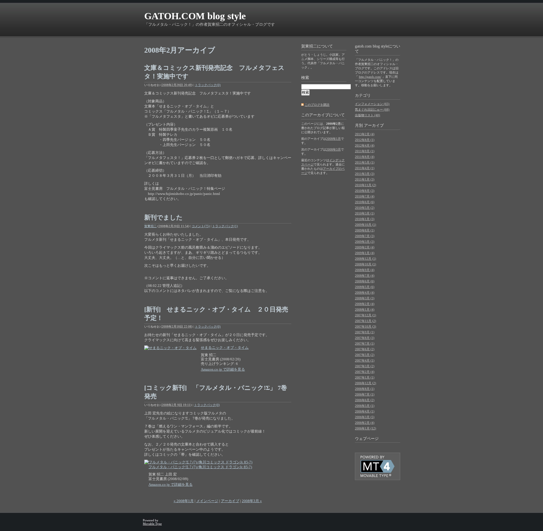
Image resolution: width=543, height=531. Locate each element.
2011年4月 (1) (364, 168)
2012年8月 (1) (364, 139)
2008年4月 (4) (364, 292)
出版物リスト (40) (367, 115)
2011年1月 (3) (364, 179)
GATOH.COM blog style (195, 16)
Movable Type (152, 523)
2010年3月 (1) (364, 213)
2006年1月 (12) (365, 428)
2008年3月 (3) (364, 298)
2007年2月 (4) (364, 371)
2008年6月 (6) (364, 281)
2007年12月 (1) (365, 315)
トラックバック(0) (208, 85)
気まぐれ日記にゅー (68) (372, 109)
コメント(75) (201, 226)
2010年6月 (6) (364, 202)
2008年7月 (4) (364, 275)
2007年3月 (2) (364, 366)
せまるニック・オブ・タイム (225, 347)
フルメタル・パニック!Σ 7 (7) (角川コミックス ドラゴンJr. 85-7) (200, 467)
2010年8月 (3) (364, 190)
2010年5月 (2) (364, 207)
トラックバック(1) (225, 226)
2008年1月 (333, 138)
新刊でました (163, 217)
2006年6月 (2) (364, 400)
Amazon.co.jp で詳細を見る (223, 369)
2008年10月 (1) (365, 264)
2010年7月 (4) (364, 196)
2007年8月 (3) (364, 337)
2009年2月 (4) (364, 247)
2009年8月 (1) (364, 230)
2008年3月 (333, 149)
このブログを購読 (317, 104)
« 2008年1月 (184, 501)
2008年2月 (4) (364, 304)
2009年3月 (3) (364, 241)
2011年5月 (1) (364, 162)
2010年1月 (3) (364, 219)
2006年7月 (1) (364, 394)
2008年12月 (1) (365, 258)
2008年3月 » (252, 501)
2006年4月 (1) (364, 411)
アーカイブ (230, 501)
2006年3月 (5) (364, 417)
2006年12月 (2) (365, 383)
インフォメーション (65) (372, 104)
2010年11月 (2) (365, 185)
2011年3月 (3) (364, 173)
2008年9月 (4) (364, 270)
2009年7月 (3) (364, 236)
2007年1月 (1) (364, 377)
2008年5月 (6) (364, 287)
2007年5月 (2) (364, 354)
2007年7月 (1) (364, 343)
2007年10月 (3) (365, 326)
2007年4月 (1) (364, 360)
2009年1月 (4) (364, 253)
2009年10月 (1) (365, 224)
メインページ (207, 501)
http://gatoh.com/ (370, 76)
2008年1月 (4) (364, 309)
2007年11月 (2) (365, 321)
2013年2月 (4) (364, 134)
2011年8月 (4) (364, 156)
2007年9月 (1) (364, 332)
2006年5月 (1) (364, 405)
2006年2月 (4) (364, 422)
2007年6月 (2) (364, 349)
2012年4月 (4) (364, 145)
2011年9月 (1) (364, 151)
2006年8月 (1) (364, 388)
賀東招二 (150, 226)
